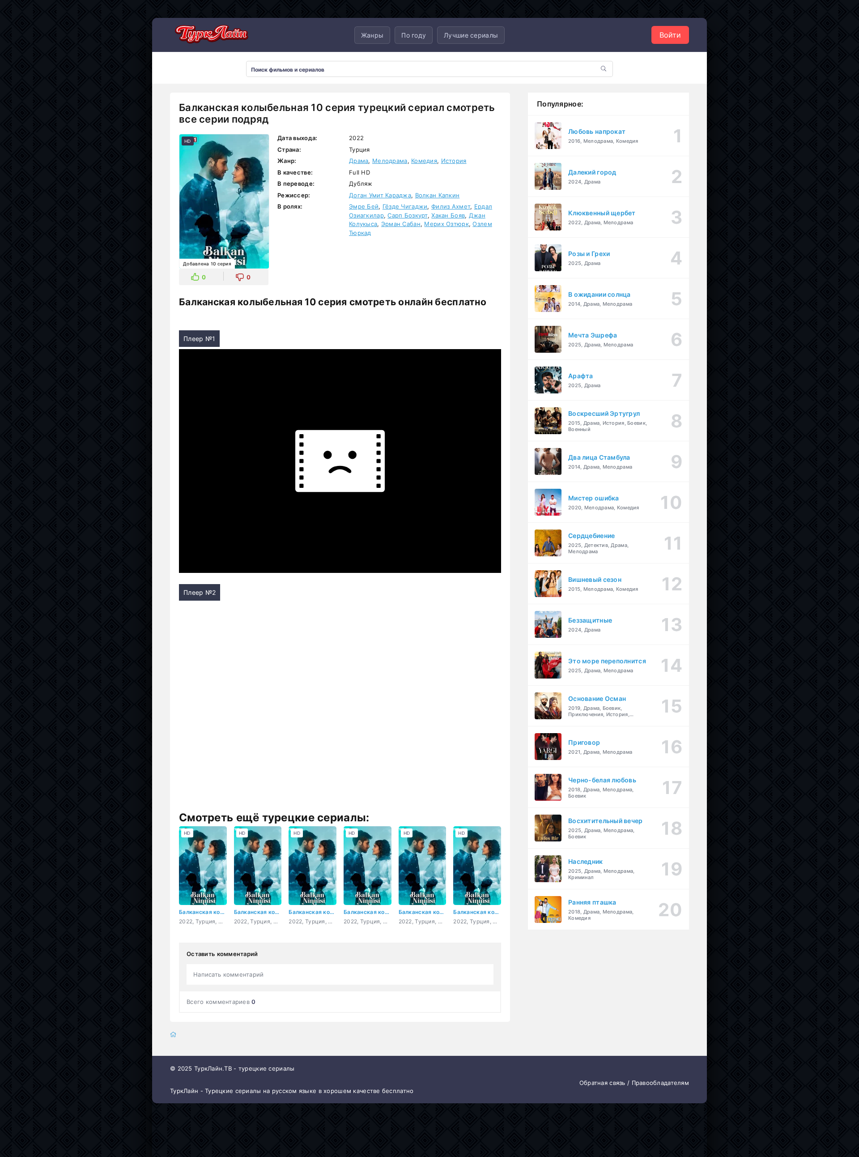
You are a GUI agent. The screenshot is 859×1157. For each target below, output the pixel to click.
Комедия (424, 160)
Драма (358, 160)
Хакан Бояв (448, 215)
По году (413, 35)
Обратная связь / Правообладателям (634, 1082)
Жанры (372, 35)
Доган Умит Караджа (380, 195)
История (454, 160)
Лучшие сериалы (471, 35)
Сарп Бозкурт (407, 215)
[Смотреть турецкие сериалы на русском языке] (210, 35)
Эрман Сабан (401, 223)
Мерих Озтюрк (446, 223)
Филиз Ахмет (450, 206)
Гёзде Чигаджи (405, 206)
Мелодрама (390, 160)
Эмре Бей (363, 206)
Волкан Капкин (437, 195)
